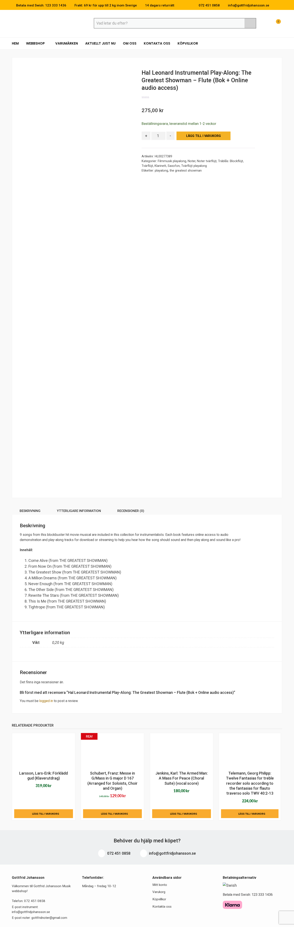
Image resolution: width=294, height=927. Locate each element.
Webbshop (36, 43)
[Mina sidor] (264, 24)
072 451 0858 (118, 853)
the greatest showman (186, 170)
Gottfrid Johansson (43, 23)
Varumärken (66, 43)
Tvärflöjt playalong (194, 166)
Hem (15, 43)
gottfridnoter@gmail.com (49, 918)
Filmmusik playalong (172, 161)
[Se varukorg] (274, 24)
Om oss (129, 43)
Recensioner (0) (130, 511)
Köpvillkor (188, 43)
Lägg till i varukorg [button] (45, 813)
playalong (161, 170)
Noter (191, 161)
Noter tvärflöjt (207, 161)
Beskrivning (30, 511)
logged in (46, 701)
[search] (250, 23)
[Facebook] (274, 5)
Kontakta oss (157, 43)
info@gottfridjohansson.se (172, 853)
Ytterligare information (79, 511)
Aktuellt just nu (100, 43)
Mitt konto (159, 885)
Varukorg (158, 892)
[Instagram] (281, 5)
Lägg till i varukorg (203, 136)
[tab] (30, 511)
